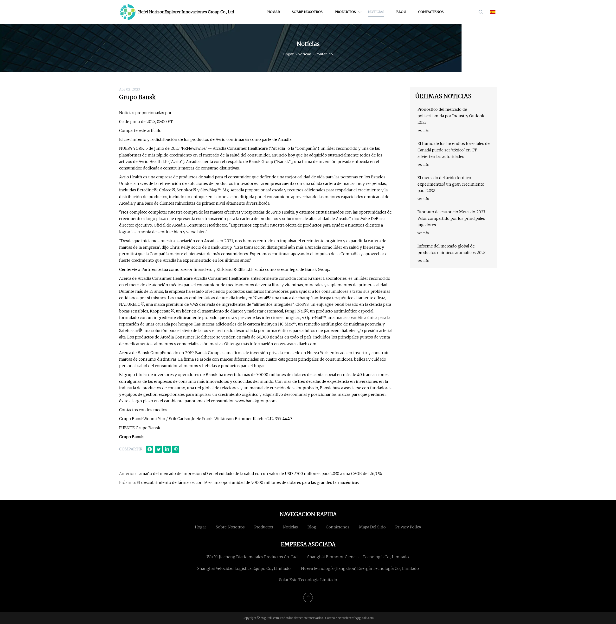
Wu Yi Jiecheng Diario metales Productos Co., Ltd (252, 556)
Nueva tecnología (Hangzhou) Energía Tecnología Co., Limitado (360, 568)
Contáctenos (431, 12)
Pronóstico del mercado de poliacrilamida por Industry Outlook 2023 (450, 116)
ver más (423, 130)
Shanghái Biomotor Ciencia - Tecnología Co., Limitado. (358, 556)
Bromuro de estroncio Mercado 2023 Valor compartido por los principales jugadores (451, 218)
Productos (345, 12)
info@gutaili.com (362, 618)
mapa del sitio (372, 527)
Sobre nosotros (307, 12)
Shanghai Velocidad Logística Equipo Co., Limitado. (244, 568)
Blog (401, 12)
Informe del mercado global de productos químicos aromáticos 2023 (451, 249)
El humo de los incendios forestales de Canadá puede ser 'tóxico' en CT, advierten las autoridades (453, 150)
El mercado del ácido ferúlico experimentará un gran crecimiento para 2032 (450, 184)
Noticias (376, 12)
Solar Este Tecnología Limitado (308, 579)
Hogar (273, 12)
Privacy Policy (408, 527)
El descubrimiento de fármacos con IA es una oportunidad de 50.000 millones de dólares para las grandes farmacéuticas (248, 482)
